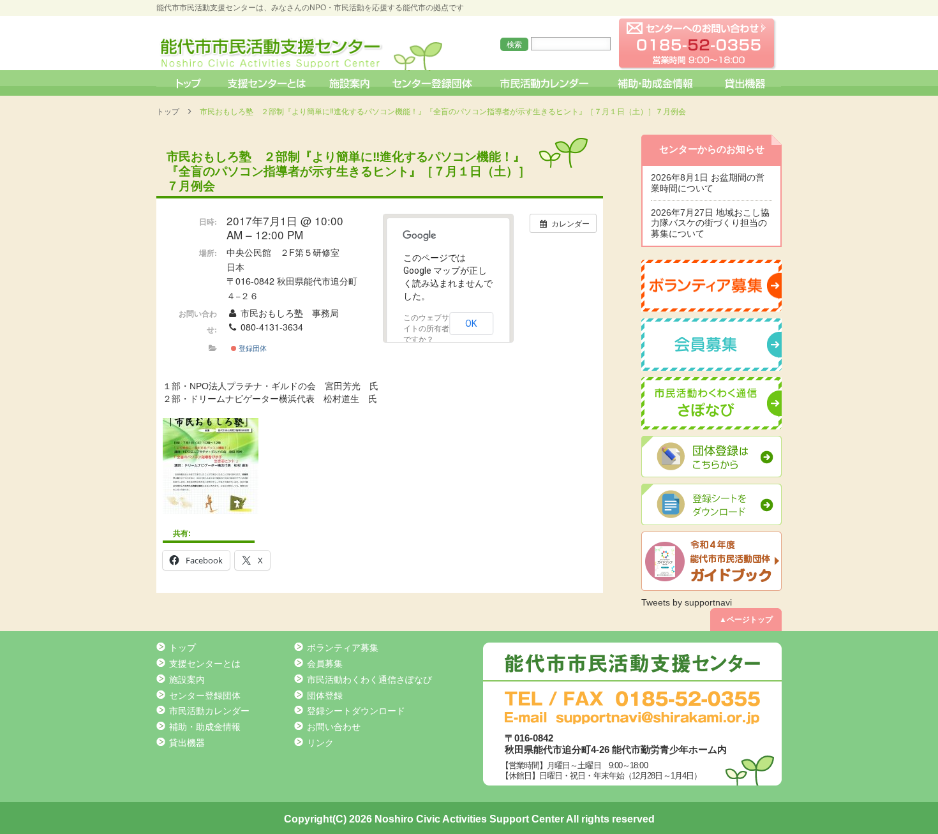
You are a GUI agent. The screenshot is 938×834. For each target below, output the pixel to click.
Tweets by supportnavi (686, 602)
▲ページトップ (746, 619)
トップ (187, 83)
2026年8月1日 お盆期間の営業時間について (707, 182)
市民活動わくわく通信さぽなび (369, 679)
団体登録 (325, 695)
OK (471, 323)
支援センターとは (266, 83)
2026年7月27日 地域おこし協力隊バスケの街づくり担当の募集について (710, 223)
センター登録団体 (433, 83)
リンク (320, 743)
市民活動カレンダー (544, 83)
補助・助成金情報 (657, 83)
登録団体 (252, 348)
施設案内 (350, 83)
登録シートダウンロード (356, 711)
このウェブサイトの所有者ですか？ (426, 328)
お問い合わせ (334, 727)
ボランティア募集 (342, 648)
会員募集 (325, 664)
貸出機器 (745, 83)
